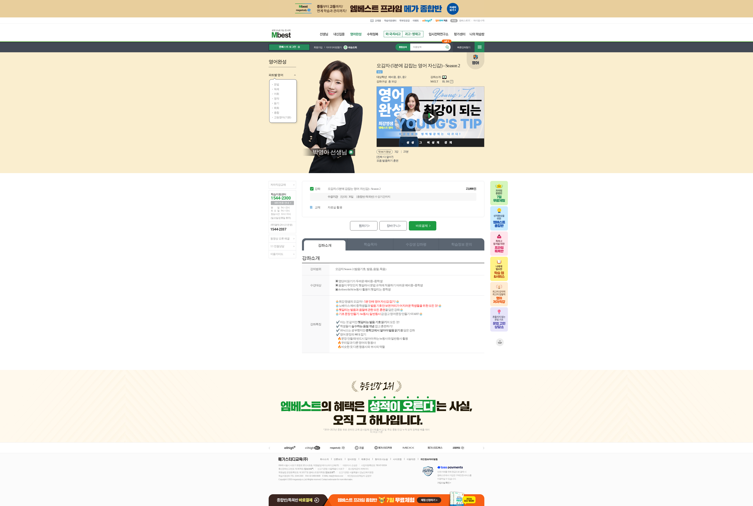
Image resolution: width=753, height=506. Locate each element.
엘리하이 (289, 447)
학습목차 (370, 244)
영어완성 (355, 34)
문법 (276, 84)
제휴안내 (365, 459)
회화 (276, 108)
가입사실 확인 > (444, 483)
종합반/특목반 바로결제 (299, 498)
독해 (276, 89)
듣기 (276, 103)
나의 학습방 (477, 34)
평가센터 (459, 34)
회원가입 (318, 47)
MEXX (411, 447)
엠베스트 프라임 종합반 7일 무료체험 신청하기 (406, 498)
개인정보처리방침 (429, 459)
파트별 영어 (276, 75)
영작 (276, 98)
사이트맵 (397, 459)
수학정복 (372, 34)
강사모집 (351, 459)
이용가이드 (276, 254)
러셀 (359, 447)
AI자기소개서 (412, 34)
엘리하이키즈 (313, 447)
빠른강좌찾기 (463, 47)
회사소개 (324, 459)
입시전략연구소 (438, 34)
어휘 (276, 93)
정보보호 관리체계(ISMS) (428, 471)
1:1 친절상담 (277, 246)
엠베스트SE (464, 20)
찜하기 (363, 225)
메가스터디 (337, 447)
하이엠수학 (478, 20)
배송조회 (352, 47)
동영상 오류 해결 (279, 238)
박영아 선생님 (330, 152)
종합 (276, 112)
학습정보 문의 (461, 244)
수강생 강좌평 (416, 244)
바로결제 (421, 225)
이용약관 (411, 459)
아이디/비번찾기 (334, 47)
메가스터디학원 (383, 447)
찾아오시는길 (381, 459)
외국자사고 (393, 34)
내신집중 (339, 34)
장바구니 (392, 225)
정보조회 (308, 469)
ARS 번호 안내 (281, 202)
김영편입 (458, 447)
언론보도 (338, 459)
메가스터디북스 (436, 447)
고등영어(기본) (282, 117)
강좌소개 (324, 245)
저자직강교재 (278, 184)
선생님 (324, 34)
